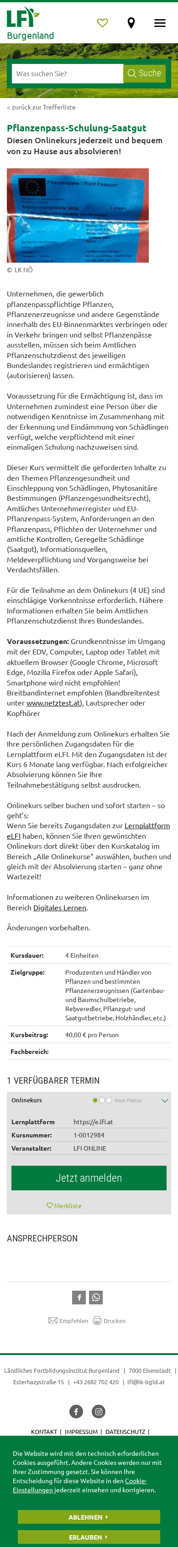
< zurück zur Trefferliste (41, 107)
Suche (150, 73)
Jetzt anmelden (89, 1178)
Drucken (115, 1320)
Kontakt (44, 1431)
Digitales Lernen (59, 907)
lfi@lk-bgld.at (146, 1382)
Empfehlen (73, 1320)
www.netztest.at (53, 702)
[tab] (89, 1101)
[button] (89, 1101)
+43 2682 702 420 (96, 1382)
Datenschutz (125, 1431)
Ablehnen (85, 1517)
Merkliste (68, 1205)
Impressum (81, 1431)
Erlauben (85, 1537)
